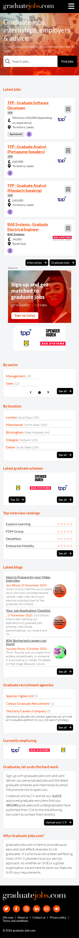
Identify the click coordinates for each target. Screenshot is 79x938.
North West (32, 425)
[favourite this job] (68, 109)
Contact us (39, 917)
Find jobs (67, 61)
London (11, 417)
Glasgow (12, 440)
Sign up (11, 776)
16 (5, 47)
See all (63, 391)
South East (25, 417)
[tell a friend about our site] (46, 909)
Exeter (10, 447)
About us (22, 917)
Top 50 (14, 499)
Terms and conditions (15, 920)
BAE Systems (15, 234)
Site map (8, 917)
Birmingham (15, 432)
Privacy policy (58, 917)
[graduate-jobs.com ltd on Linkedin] (36, 909)
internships (20, 30)
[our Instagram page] (26, 909)
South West (23, 447)
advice (18, 38)
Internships (34, 262)
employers (54, 30)
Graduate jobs (24, 22)
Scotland (24, 440)
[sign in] (56, 909)
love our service (50, 858)
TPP (10, 112)
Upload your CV (56, 822)
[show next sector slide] (48, 392)
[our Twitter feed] (6, 909)
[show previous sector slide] (30, 392)
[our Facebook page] (16, 909)
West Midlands (34, 432)
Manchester (14, 425)
